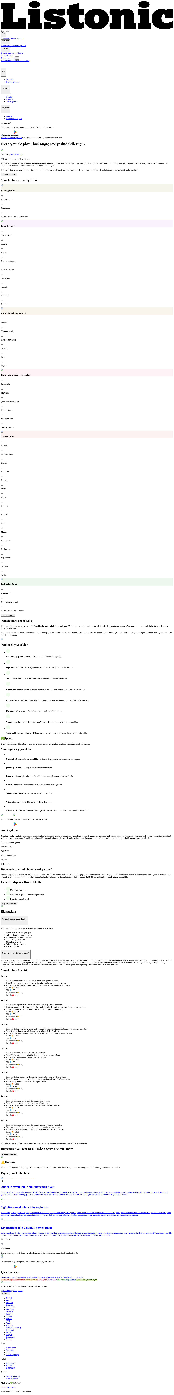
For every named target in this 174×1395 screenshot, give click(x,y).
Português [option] (10, 1309)
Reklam (9, 1365)
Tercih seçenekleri (8, 1387)
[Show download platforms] (17, 58)
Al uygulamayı (7, 55)
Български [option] (10, 1337)
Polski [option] (8, 1300)
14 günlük (87, 1280)
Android (4, 61)
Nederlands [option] (10, 1307)
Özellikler (5, 38)
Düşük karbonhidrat (17, 1280)
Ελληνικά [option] (10, 1330)
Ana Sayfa (5, 138)
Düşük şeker (52, 1280)
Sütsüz (73, 1280)
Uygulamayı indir (8, 58)
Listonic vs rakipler (15, 53)
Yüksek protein (31, 1280)
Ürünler (4, 45)
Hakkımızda (11, 1363)
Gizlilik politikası (13, 1376)
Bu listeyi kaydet (8, 615)
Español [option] (9, 1305)
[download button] (7, 133)
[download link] (6, 1291)
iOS (9, 61)
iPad (13, 61)
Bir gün (94, 1280)
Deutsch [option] (9, 1303)
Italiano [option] (9, 1319)
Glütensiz (5, 1280)
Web (16, 61)
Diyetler (4, 53)
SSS (8, 1352)
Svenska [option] (9, 1312)
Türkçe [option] (9, 1339)
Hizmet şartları (12, 1379)
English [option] (9, 1298)
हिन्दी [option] (8, 1321)
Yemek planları (20, 45)
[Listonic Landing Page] (87, 29)
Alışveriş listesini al (9, 174)
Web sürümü (11, 1348)
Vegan (68, 1280)
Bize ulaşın (10, 1368)
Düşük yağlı (42, 1280)
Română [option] (9, 1325)
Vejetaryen (61, 1280)
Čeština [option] (9, 1316)
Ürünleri (10, 45)
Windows (22, 61)
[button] (4, 65)
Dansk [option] (8, 1332)
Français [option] (9, 1314)
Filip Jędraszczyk (16, 154)
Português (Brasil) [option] (13, 1328)
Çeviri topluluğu (12, 1355)
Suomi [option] (8, 1323)
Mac (27, 61)
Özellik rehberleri (16, 38)
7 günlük (79, 1280)
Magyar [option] (9, 1335)
